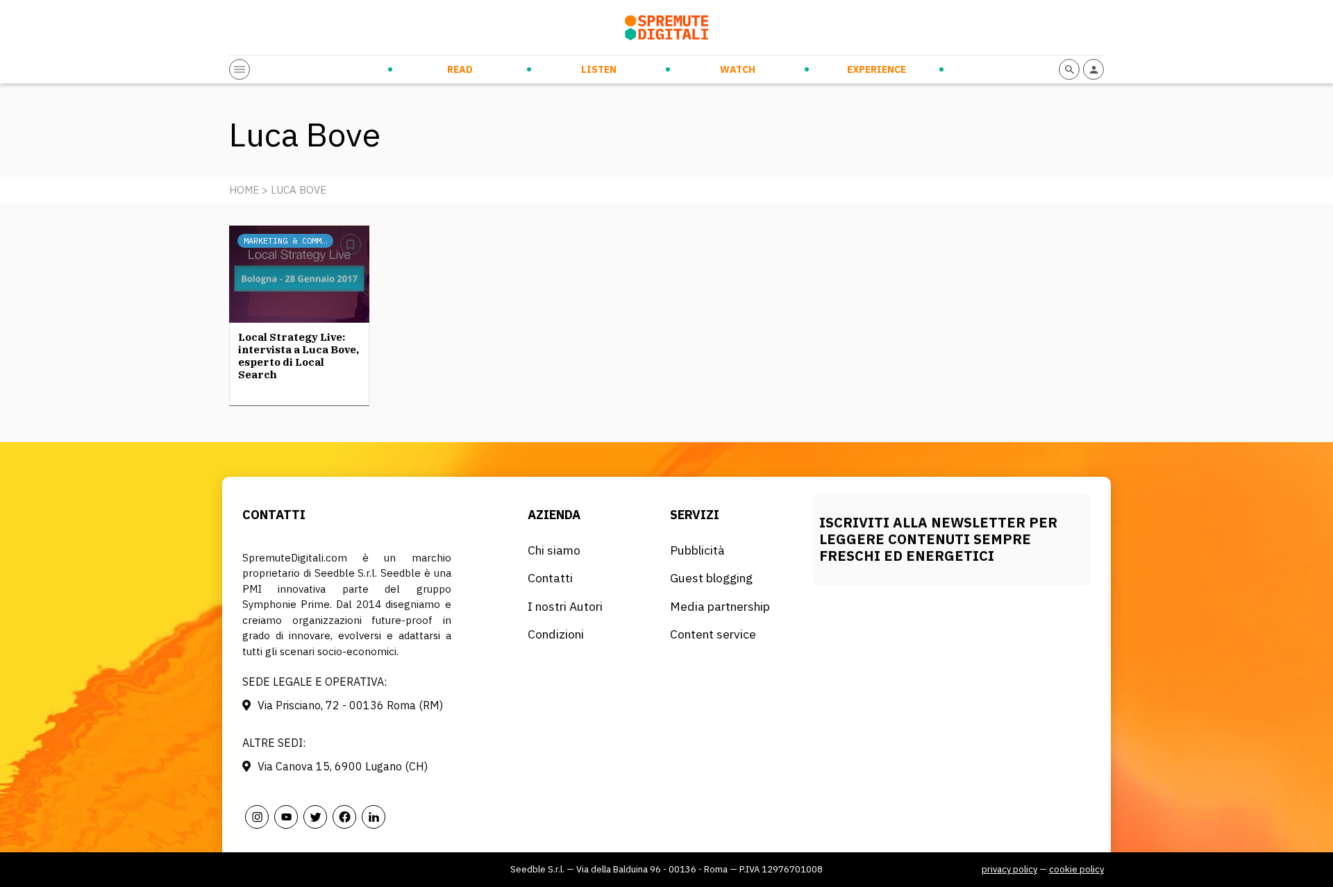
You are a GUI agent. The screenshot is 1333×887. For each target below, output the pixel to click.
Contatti (550, 578)
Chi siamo (554, 550)
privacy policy (1009, 869)
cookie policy (1076, 869)
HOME (244, 189)
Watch (737, 69)
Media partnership (720, 606)
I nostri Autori (565, 606)
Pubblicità (697, 550)
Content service (713, 634)
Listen (599, 69)
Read (460, 69)
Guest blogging (711, 578)
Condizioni (556, 634)
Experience (876, 69)
